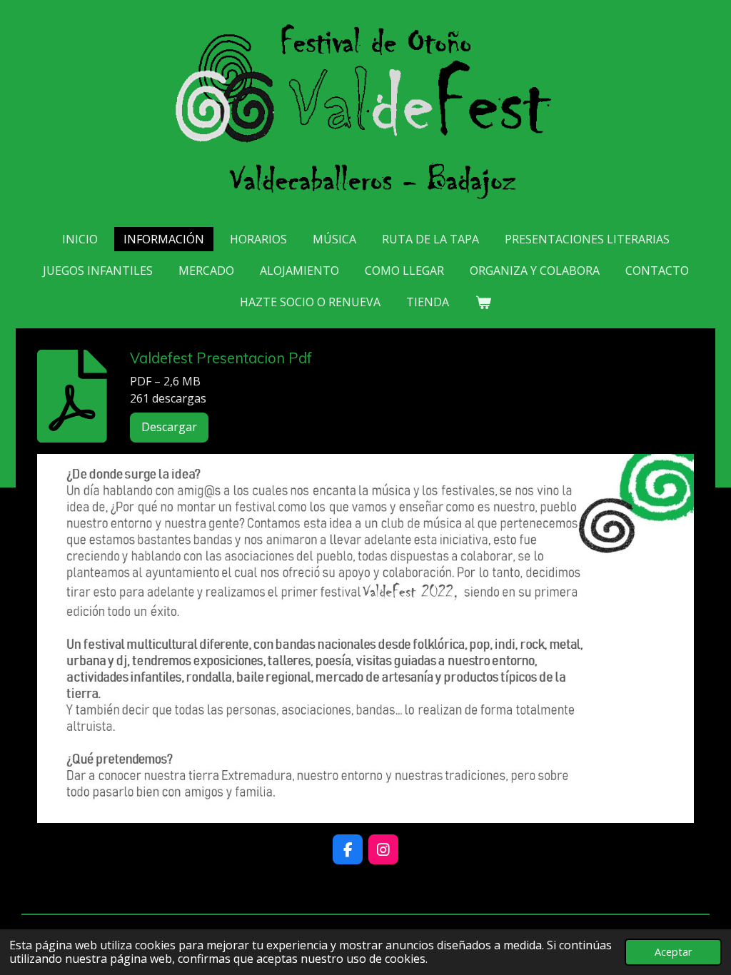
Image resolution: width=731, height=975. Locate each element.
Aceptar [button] (673, 952)
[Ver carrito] (482, 302)
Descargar (169, 427)
